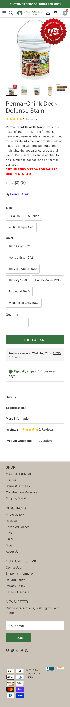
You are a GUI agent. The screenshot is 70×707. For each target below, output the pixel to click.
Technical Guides (18, 527)
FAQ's (9, 539)
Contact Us (13, 567)
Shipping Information (20, 573)
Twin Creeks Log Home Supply (35, 673)
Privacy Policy (15, 586)
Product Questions (29, 441)
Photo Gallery (15, 514)
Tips (9, 533)
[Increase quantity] (33, 322)
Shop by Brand (16, 498)
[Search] (13, 12)
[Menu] (4, 12)
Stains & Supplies (18, 486)
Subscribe (18, 637)
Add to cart (35, 340)
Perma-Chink (19, 194)
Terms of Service (17, 592)
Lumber (11, 480)
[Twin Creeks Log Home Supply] (30, 12)
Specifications (16, 408)
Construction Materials (21, 492)
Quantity (12, 314)
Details (11, 397)
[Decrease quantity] (10, 322)
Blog (9, 545)
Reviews (30, 429)
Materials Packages (19, 474)
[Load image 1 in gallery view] (35, 50)
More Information (18, 418)
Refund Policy (15, 580)
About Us (12, 551)
